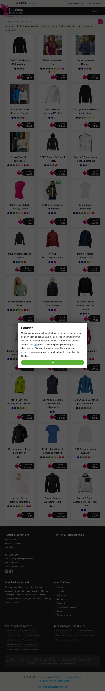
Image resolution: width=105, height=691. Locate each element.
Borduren (60, 599)
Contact (59, 611)
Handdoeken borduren (27, 630)
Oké (53, 362)
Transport (60, 603)
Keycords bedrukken (13, 635)
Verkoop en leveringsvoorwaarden (53, 681)
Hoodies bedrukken (12, 640)
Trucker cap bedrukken (63, 635)
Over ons (60, 587)
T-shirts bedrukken (29, 640)
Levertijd (60, 591)
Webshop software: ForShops (52, 687)
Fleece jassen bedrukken (32, 635)
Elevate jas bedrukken (62, 640)
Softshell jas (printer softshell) (84, 635)
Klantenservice (77, 3)
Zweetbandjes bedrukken (30, 649)
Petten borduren (11, 630)
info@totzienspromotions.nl (23, 559)
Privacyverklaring (63, 615)
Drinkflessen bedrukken (14, 645)
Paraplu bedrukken (32, 645)
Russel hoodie (78, 640)
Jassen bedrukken (12, 649)
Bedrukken (61, 595)
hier (36, 344)
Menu (94, 11)
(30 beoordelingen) (28, 2)
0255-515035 (96, 4)
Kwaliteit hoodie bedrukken (84, 630)
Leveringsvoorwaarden (66, 607)
